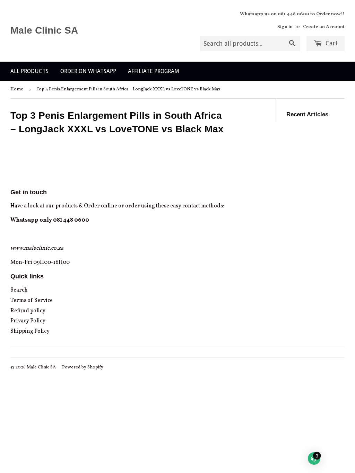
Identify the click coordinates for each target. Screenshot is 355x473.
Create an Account (324, 27)
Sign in (285, 27)
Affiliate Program (153, 71)
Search (19, 290)
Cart (331, 43)
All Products (29, 71)
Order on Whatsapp (88, 71)
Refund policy (27, 311)
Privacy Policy (27, 321)
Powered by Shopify (82, 367)
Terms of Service (31, 300)
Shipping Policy (30, 331)
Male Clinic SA (44, 30)
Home (16, 89)
